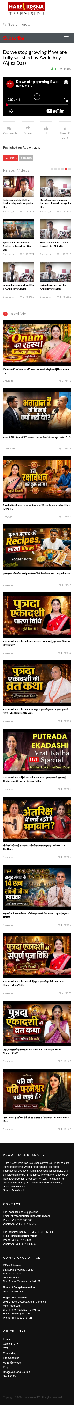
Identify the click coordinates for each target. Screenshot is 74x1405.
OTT (5, 1348)
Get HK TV (9, 1376)
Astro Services (12, 1362)
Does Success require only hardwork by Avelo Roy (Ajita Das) (55, 203)
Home (6, 1339)
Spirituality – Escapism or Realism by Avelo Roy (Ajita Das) (17, 246)
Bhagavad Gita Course (16, 1372)
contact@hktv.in (20, 1313)
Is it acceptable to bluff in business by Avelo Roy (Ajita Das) (18, 203)
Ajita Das (26, 158)
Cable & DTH (10, 1344)
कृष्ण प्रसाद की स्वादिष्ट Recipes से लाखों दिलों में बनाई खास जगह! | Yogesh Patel (36, 573)
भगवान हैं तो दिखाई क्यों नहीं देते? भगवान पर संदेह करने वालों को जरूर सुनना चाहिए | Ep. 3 (36, 437)
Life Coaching (11, 1358)
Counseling (9, 1353)
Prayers (7, 1367)
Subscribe (13, 37)
